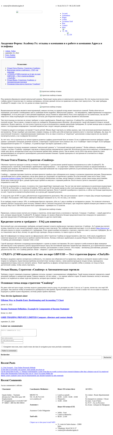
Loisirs (64, 19)
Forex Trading (10, 55)
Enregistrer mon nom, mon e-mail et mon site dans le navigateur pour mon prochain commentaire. (37, 347)
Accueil (64, 13)
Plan (63, 23)
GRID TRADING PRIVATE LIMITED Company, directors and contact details (37, 317)
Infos (64, 27)
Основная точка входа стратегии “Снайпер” (23, 84)
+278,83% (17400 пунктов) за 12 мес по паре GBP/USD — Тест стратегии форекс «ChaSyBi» (23, 76)
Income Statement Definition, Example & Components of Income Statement (35, 309)
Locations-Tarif (67, 21)
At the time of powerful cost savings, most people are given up (22, 370)
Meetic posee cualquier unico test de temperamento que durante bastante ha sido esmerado (32, 375)
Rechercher (5, 355)
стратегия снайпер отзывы (11, 178)
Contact (64, 25)
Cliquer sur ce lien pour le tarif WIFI (42, 422)
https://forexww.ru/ (102, 228)
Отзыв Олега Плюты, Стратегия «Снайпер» (23, 68)
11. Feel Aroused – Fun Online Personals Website (18, 368)
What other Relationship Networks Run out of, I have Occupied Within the (27, 373)
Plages (64, 17)
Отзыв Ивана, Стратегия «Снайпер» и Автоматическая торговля (21, 81)
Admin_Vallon (10, 51)
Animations (66, 15)
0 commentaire (10, 57)
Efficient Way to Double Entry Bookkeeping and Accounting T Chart (32, 300)
